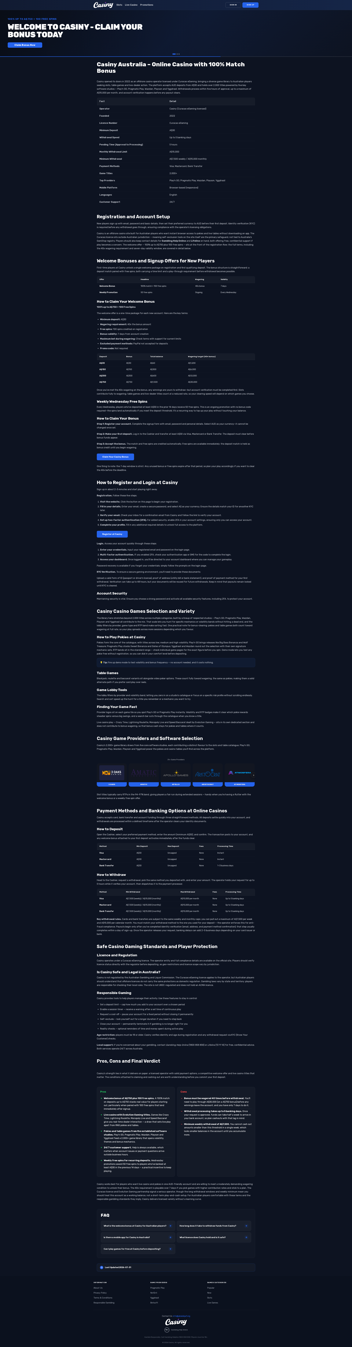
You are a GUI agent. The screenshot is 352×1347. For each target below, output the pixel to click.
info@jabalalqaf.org (181, 1316)
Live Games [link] (212, 1302)
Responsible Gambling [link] (104, 1302)
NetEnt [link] (153, 1293)
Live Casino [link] (131, 5)
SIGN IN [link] (233, 5)
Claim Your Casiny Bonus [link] (115, 457)
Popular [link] (210, 1288)
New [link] (209, 1293)
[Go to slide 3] (179, 54)
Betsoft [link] (154, 1302)
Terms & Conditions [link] (103, 1298)
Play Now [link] (19, 45)
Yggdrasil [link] (154, 1298)
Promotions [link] (146, 5)
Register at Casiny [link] (112, 534)
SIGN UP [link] (250, 5)
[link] (112, 775)
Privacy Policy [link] (100, 1293)
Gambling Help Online (179, 1330)
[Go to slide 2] (176, 54)
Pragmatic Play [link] (157, 1288)
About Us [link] (98, 1288)
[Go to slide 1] (173, 54)
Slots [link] (119, 5)
